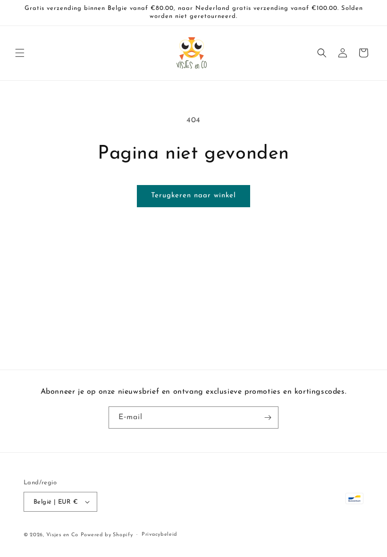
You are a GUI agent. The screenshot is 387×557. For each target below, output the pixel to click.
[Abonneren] (267, 417)
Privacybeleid (159, 534)
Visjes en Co (62, 535)
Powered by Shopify (107, 535)
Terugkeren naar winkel (193, 195)
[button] (19, 52)
